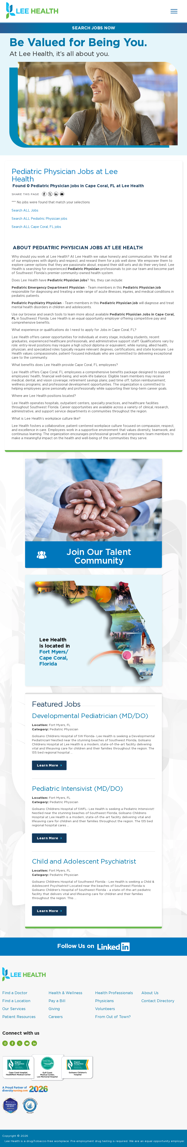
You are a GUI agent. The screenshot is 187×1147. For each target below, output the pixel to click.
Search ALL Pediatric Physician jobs (39, 218)
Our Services (14, 1009)
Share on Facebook (44, 194)
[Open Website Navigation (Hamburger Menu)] (174, 11)
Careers (56, 1017)
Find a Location (16, 1001)
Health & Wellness (65, 993)
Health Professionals (114, 993)
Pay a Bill (57, 1001)
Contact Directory (157, 1001)
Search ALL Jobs (25, 210)
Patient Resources (19, 1017)
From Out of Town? (113, 1017)
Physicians (104, 1001)
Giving (54, 1009)
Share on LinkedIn (56, 194)
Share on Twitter (50, 194)
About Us (149, 993)
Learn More (52, 767)
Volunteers (105, 1009)
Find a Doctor (14, 993)
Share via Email (62, 194)
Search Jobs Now (93, 27)
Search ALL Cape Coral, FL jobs (36, 226)
